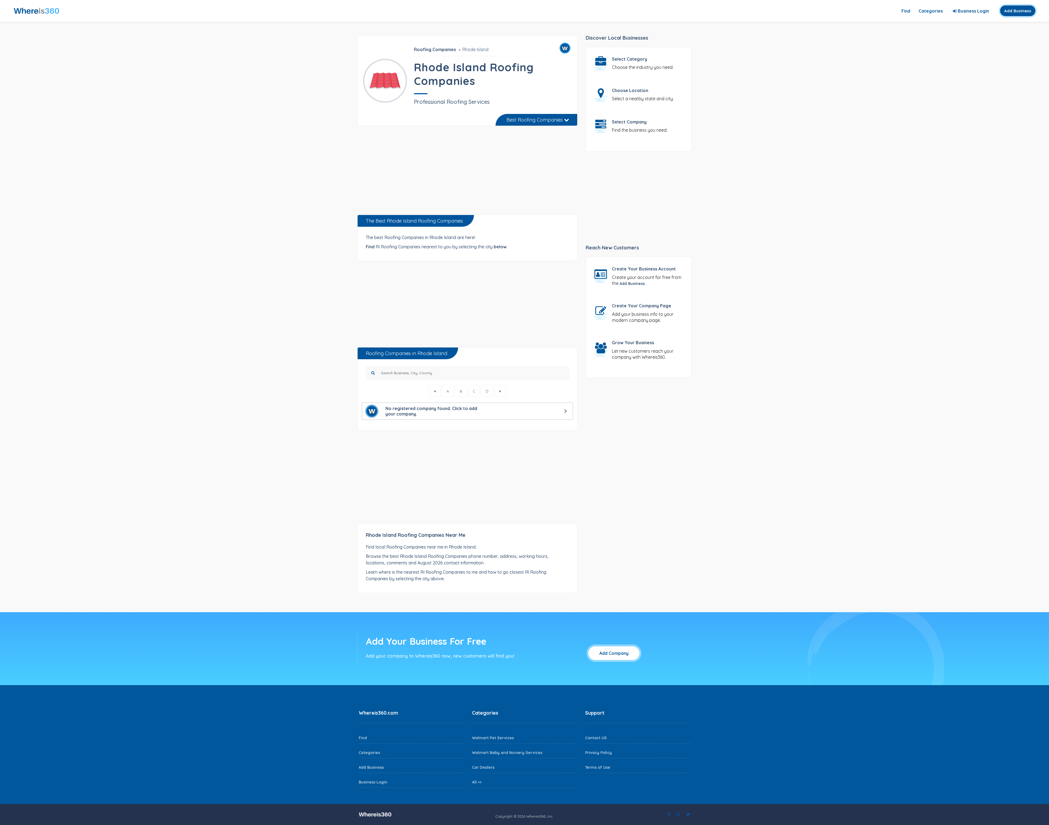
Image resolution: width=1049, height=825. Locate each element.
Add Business (1017, 10)
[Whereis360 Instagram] (678, 814)
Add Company (614, 653)
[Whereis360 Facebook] (668, 814)
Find (905, 11)
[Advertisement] (467, 172)
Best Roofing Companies (535, 120)
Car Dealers (483, 767)
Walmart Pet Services (493, 737)
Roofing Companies (435, 49)
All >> (477, 782)
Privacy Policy (598, 752)
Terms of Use (597, 767)
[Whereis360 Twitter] (688, 814)
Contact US (596, 737)
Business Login (973, 11)
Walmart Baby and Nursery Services (507, 752)
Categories (931, 11)
